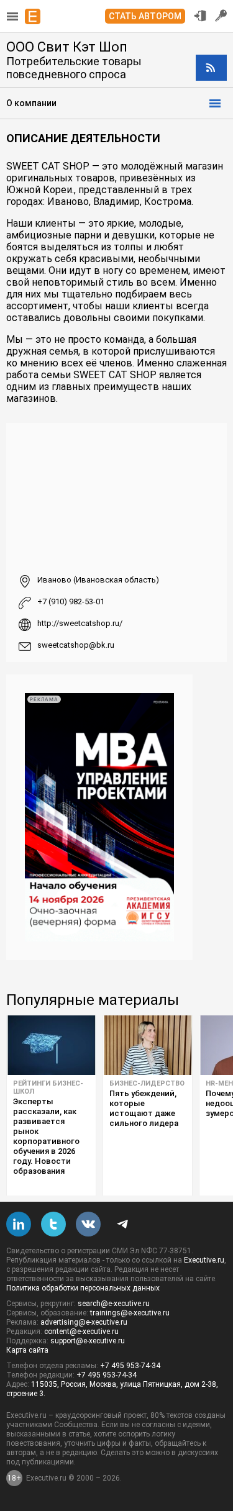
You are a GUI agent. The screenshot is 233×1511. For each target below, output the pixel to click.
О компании (31, 103)
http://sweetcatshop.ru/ (79, 623)
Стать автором (145, 16)
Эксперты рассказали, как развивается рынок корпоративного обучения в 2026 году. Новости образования (46, 1136)
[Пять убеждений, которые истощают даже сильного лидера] (147, 1045)
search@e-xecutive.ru (114, 1303)
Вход (200, 15)
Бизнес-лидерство (147, 1083)
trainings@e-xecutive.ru (130, 1313)
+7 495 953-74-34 (130, 1365)
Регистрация (221, 15)
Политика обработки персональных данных (83, 1288)
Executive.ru (204, 1260)
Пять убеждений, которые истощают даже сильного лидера (143, 1108)
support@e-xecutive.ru (87, 1340)
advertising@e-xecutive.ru (83, 1322)
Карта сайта (27, 1350)
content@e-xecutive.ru (81, 1331)
